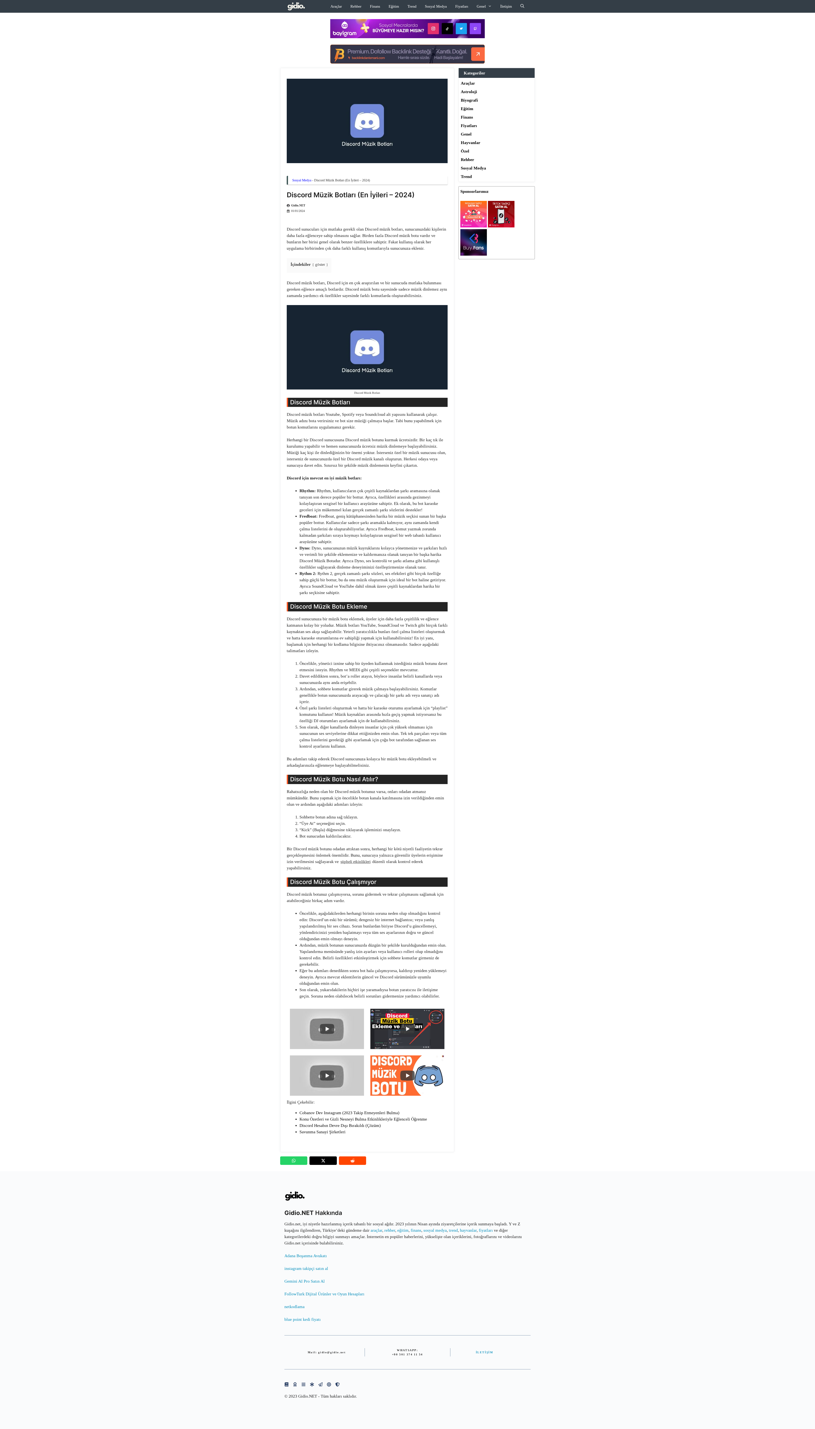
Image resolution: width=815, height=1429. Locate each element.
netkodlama (294, 1306)
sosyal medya (435, 1230)
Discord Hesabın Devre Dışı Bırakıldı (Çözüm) (340, 1125)
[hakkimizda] (286, 1384)
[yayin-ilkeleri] (312, 1384)
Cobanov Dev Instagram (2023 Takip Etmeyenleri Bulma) (349, 1112)
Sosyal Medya (436, 6)
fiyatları (486, 1230)
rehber (389, 1230)
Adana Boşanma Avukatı (305, 1255)
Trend (412, 6)
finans (416, 1230)
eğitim (403, 1230)
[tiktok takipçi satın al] (501, 226)
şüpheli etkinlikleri (355, 861)
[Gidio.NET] (296, 6)
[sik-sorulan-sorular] (303, 1384)
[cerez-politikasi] (329, 1384)
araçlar (376, 1230)
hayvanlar (468, 1230)
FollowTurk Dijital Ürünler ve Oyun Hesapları (324, 1294)
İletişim (506, 6)
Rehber (355, 6)
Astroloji (469, 91)
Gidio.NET (298, 205)
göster (320, 264)
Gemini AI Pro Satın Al (304, 1281)
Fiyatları (461, 6)
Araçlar (336, 6)
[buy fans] (473, 254)
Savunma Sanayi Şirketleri (322, 1131)
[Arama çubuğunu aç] (522, 6)
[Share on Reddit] (352, 1160)
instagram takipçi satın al (306, 1268)
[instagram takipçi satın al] (473, 226)
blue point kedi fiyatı (302, 1319)
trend (453, 1230)
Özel (465, 151)
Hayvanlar (470, 142)
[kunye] (295, 1384)
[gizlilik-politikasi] (320, 1384)
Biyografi (469, 100)
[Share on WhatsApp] (293, 1160)
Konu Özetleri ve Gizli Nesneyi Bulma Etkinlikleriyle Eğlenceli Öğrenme (363, 1119)
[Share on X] (323, 1160)
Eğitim (394, 6)
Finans (375, 6)
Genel (481, 6)
